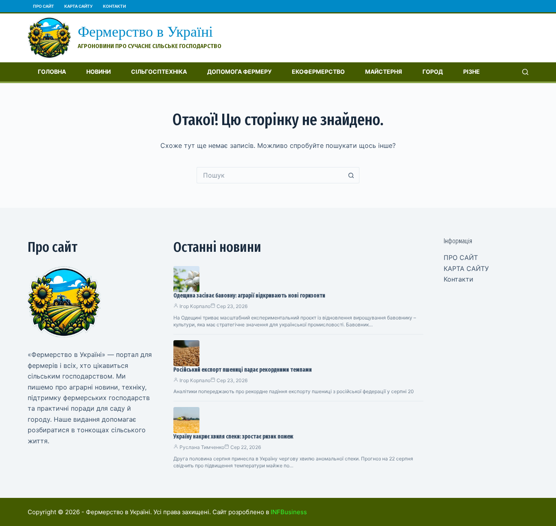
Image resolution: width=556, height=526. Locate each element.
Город (432, 71)
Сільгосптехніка (159, 71)
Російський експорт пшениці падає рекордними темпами (242, 369)
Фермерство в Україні (145, 32)
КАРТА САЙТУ (78, 6)
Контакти (114, 6)
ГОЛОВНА (52, 71)
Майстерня (383, 71)
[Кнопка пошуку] (351, 175)
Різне (471, 71)
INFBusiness (289, 512)
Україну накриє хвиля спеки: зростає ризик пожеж (233, 436)
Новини (98, 71)
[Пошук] (525, 72)
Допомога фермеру (239, 71)
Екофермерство (318, 71)
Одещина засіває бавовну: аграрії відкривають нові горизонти (249, 295)
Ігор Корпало (194, 306)
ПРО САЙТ (43, 6)
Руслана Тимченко (201, 447)
